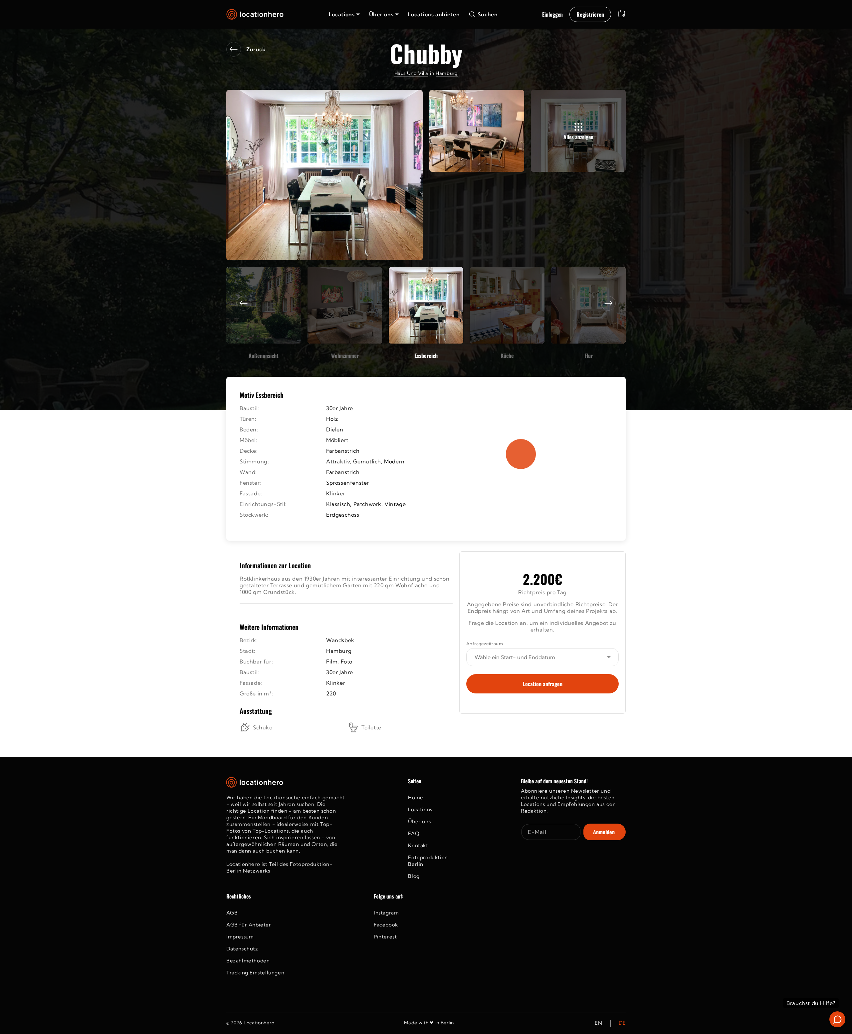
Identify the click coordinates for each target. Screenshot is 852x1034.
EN (598, 1023)
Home (415, 797)
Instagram (386, 912)
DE (622, 1023)
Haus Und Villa (411, 73)
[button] (344, 14)
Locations (420, 809)
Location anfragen (542, 684)
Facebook (386, 924)
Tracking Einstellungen (255, 972)
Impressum (240, 936)
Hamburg (447, 73)
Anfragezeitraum (484, 643)
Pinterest (385, 936)
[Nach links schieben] (243, 303)
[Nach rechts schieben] (608, 303)
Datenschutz (242, 948)
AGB (232, 912)
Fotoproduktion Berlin (428, 860)
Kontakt (418, 845)
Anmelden (604, 832)
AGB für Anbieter (248, 924)
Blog (413, 876)
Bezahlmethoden (248, 960)
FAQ (413, 833)
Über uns (419, 821)
